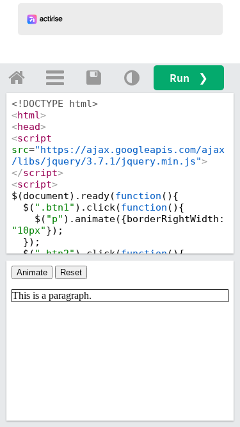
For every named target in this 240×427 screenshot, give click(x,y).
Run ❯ (189, 77)
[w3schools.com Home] (16, 77)
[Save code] (93, 77)
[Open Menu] (55, 77)
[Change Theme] (131, 77)
